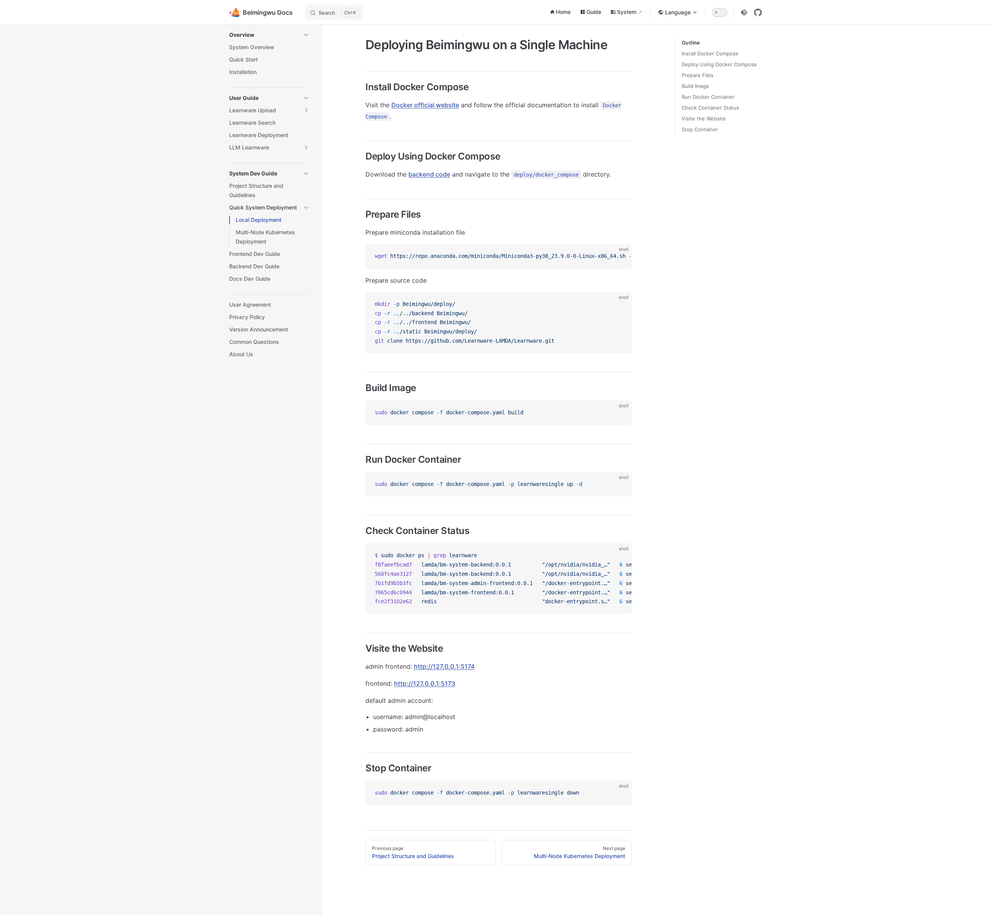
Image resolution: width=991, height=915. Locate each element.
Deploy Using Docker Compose (719, 64)
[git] (744, 12)
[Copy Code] (619, 256)
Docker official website (425, 105)
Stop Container (700, 129)
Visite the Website (704, 118)
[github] (758, 12)
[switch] (719, 12)
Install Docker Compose (710, 53)
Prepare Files (697, 75)
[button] (269, 35)
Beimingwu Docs (268, 12)
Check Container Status (710, 108)
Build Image (695, 86)
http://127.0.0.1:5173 (424, 683)
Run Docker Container (708, 97)
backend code (429, 174)
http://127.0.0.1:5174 (444, 666)
